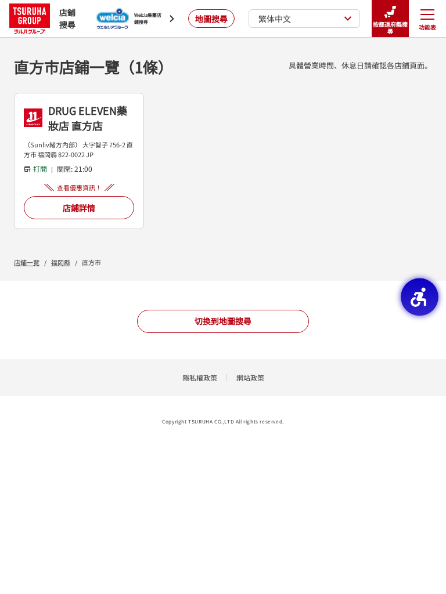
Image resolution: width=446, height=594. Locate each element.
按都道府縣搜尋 (390, 27)
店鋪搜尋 (67, 18)
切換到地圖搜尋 (223, 321)
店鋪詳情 (79, 207)
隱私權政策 (199, 377)
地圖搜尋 (211, 18)
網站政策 (250, 377)
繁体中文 (274, 18)
